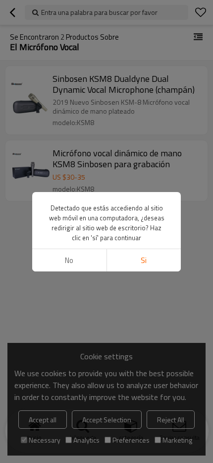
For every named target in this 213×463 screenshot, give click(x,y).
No (69, 260)
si (144, 260)
